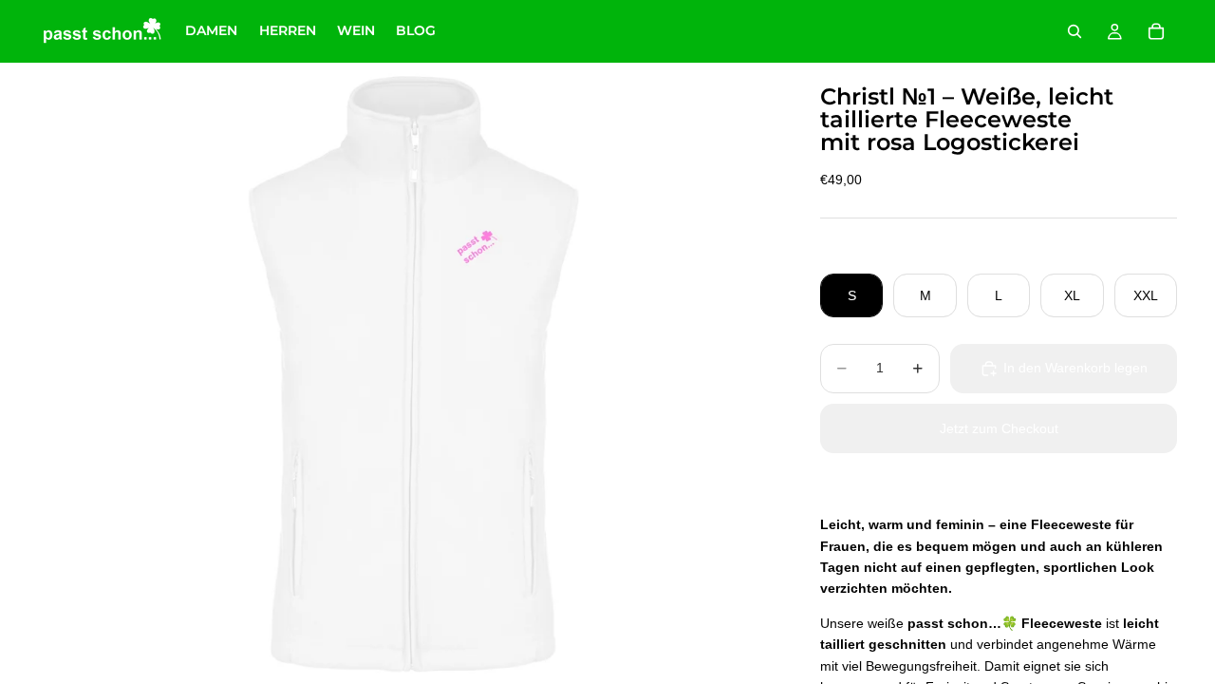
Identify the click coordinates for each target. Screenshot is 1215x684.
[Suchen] (1074, 31)
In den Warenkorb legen (1075, 367)
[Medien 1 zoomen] (406, 373)
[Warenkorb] (1156, 31)
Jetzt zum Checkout (999, 428)
